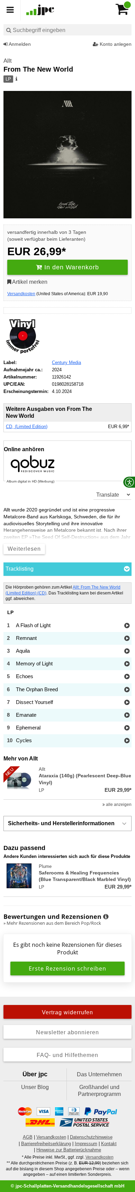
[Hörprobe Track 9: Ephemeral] (127, 728)
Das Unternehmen (99, 1074)
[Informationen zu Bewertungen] (105, 917)
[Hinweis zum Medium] (16, 79)
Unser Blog (35, 1087)
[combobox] (67, 29)
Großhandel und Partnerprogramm (99, 1090)
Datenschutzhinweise (91, 1137)
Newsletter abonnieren (67, 1032)
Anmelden (19, 44)
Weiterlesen (24, 549)
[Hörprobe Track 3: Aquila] (127, 651)
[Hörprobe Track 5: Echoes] (127, 677)
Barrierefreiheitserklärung (46, 1143)
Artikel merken (29, 282)
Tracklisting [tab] (20, 569)
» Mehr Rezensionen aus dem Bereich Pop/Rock (52, 923)
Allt (7, 61)
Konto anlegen (115, 44)
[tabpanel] (67, 664)
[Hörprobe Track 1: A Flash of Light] (127, 626)
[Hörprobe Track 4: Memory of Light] (127, 664)
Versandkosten (21, 293)
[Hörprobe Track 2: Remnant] (127, 638)
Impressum (86, 1143)
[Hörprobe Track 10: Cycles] (127, 741)
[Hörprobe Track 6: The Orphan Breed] (127, 690)
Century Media (66, 362)
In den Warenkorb (70, 267)
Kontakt (109, 1143)
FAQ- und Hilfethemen (67, 1055)
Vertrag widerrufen (67, 1012)
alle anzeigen (118, 804)
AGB (28, 1137)
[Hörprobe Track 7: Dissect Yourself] (127, 702)
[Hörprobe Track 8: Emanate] (127, 715)
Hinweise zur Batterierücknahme (68, 1149)
